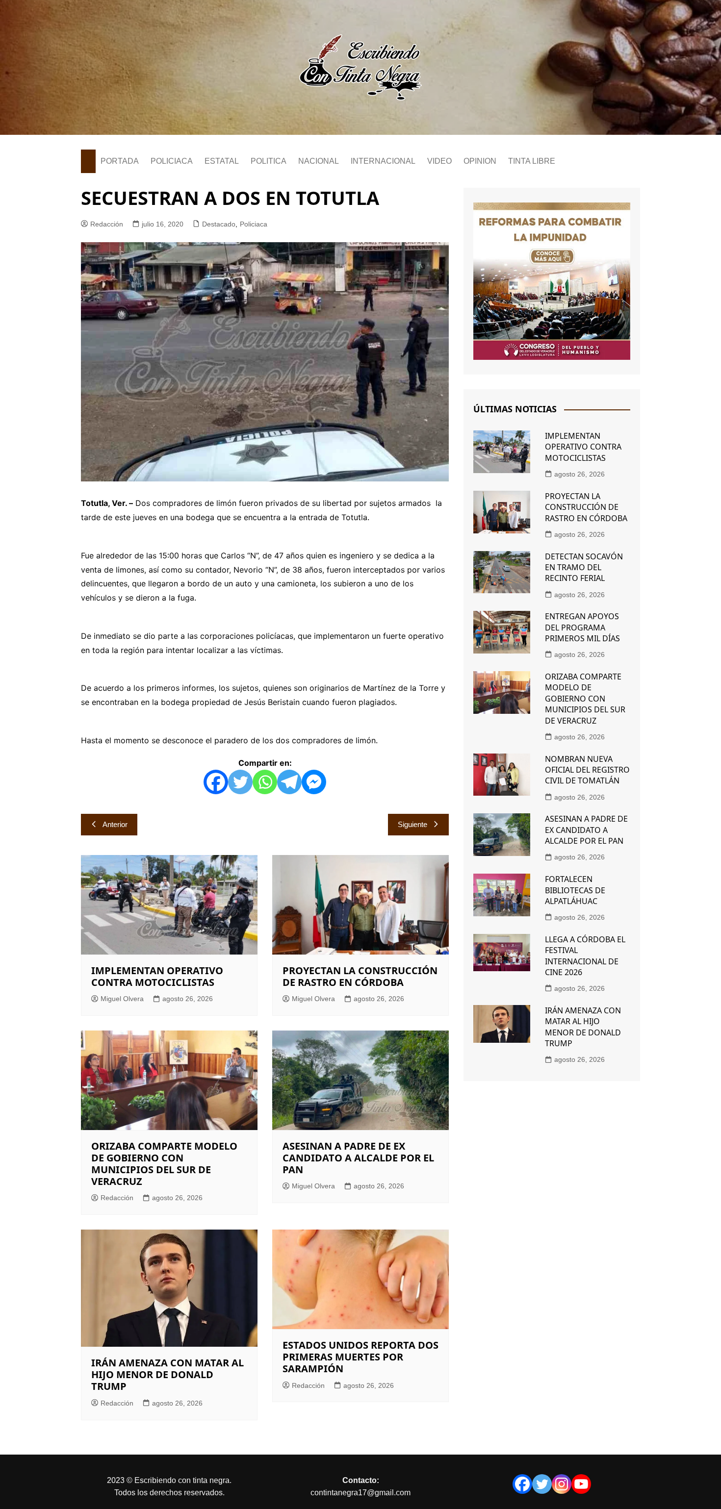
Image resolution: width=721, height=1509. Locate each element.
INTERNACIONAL (383, 161)
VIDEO (439, 161)
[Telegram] (289, 782)
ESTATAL (222, 161)
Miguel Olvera (122, 999)
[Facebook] (216, 782)
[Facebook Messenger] (314, 782)
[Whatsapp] (265, 782)
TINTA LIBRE (531, 161)
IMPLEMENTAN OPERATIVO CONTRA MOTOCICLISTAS (157, 976)
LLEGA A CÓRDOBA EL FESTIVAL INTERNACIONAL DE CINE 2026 (585, 956)
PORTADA (120, 161)
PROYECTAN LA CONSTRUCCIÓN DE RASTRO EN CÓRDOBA (360, 976)
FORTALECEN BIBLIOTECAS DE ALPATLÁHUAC (575, 890)
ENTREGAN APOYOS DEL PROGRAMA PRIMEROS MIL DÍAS (582, 627)
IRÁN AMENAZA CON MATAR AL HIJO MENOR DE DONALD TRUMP (167, 1374)
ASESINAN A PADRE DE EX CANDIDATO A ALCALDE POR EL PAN (358, 1157)
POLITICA (268, 161)
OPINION (480, 161)
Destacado (218, 224)
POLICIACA (172, 161)
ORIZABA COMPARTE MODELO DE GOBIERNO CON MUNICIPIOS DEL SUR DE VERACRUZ (164, 1163)
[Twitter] (240, 782)
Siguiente (412, 824)
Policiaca (253, 224)
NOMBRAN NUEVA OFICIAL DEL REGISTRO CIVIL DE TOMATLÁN (587, 770)
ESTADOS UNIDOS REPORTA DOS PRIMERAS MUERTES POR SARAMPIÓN (360, 1356)
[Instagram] (561, 1484)
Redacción (106, 224)
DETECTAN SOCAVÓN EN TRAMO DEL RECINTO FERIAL (584, 567)
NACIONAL (318, 161)
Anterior (115, 824)
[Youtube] (581, 1484)
